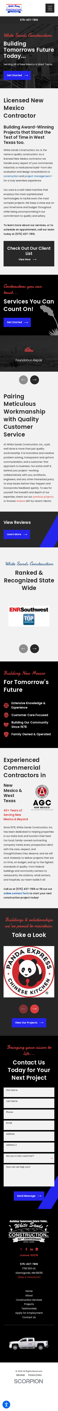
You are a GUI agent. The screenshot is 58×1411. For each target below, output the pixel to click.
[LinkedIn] (31, 1249)
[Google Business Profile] (36, 1249)
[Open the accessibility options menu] (6, 1404)
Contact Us (29, 1317)
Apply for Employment (29, 1313)
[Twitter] (21, 1249)
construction (11, 176)
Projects (29, 1304)
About (29, 1295)
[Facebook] (26, 1249)
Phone (9, 1112)
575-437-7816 (29, 20)
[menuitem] (29, 1291)
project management (38, 176)
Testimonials (29, 1308)
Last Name (12, 1101)
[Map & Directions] (29, 1277)
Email (9, 1123)
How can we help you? (18, 1167)
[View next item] (34, 379)
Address (10, 1134)
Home (29, 1291)
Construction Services (29, 1300)
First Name (12, 1090)
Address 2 (11, 1145)
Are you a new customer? (20, 1156)
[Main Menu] (49, 8)
